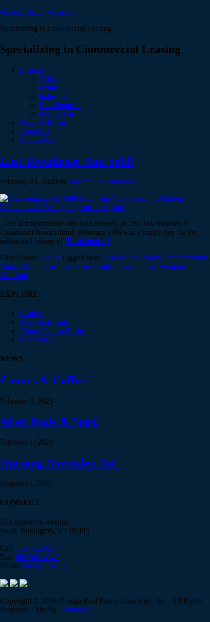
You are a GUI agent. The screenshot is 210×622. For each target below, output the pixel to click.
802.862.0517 (38, 548)
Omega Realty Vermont (36, 12)
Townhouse (137, 266)
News (50, 257)
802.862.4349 (37, 557)
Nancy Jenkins (22, 266)
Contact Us (37, 339)
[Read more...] (87, 241)
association (121, 257)
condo (151, 257)
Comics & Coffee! (44, 380)
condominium (186, 257)
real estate (64, 266)
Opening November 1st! (59, 462)
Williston (13, 275)
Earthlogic (74, 609)
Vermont (172, 266)
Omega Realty (44, 566)
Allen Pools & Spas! (49, 421)
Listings (32, 313)
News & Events (44, 322)
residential (99, 266)
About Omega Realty (52, 331)
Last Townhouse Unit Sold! (67, 161)
